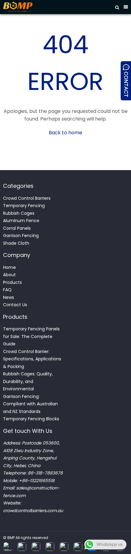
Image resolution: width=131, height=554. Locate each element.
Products (12, 282)
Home (9, 267)
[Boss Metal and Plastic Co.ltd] (54, 7)
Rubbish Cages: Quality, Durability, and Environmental (28, 381)
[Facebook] (22, 546)
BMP (11, 537)
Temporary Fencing (24, 206)
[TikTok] (64, 546)
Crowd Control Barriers (27, 198)
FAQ (7, 290)
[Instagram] (36, 546)
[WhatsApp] (8, 546)
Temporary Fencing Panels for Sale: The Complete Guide (31, 336)
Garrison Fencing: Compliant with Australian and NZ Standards (30, 404)
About (9, 275)
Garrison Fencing (21, 235)
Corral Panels (17, 228)
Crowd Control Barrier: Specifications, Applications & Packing (32, 359)
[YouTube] (78, 546)
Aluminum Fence (21, 221)
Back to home (65, 132)
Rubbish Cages (18, 213)
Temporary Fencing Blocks (31, 419)
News (8, 297)
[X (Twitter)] (50, 546)
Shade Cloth (16, 243)
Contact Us (15, 305)
